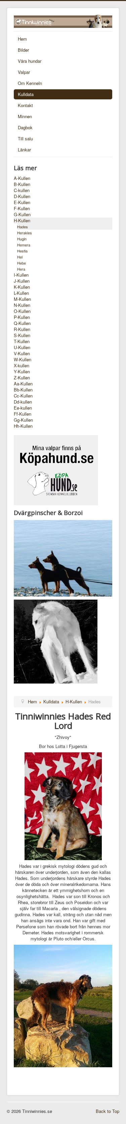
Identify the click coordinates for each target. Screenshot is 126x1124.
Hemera (23, 244)
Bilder (23, 50)
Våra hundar (29, 61)
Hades (22, 226)
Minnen (25, 116)
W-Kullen (22, 360)
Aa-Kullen (23, 384)
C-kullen (22, 190)
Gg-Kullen (23, 420)
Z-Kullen (22, 378)
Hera (21, 269)
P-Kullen (22, 317)
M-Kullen (22, 299)
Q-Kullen (22, 323)
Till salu (25, 138)
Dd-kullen (23, 402)
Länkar (24, 149)
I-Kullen (21, 275)
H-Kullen (22, 221)
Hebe (21, 263)
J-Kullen (22, 281)
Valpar (24, 72)
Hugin (22, 238)
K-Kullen (22, 287)
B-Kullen (22, 184)
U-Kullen (22, 347)
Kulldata (26, 94)
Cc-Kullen (23, 396)
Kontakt (25, 105)
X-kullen (21, 366)
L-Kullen (21, 293)
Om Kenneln (30, 83)
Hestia (22, 250)
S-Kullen (22, 335)
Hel (20, 257)
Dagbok (25, 127)
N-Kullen (22, 305)
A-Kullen (22, 178)
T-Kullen (22, 341)
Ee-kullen (23, 408)
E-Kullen (22, 202)
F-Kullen (22, 208)
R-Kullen (22, 329)
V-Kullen (22, 353)
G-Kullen (22, 215)
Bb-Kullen (23, 390)
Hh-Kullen (23, 426)
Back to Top (107, 1111)
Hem (22, 39)
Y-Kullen (22, 372)
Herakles (24, 232)
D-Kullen (22, 196)
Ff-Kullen (22, 414)
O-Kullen (22, 311)
